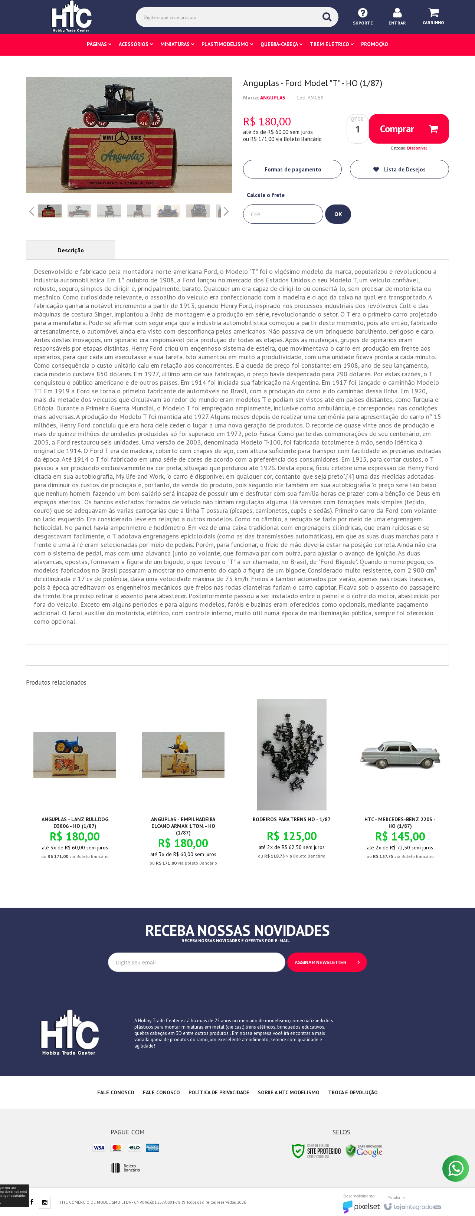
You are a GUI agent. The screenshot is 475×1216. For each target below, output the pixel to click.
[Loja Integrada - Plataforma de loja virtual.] (412, 1204)
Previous (31, 211)
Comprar (397, 128)
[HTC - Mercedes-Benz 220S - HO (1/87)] (400, 785)
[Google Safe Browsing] (364, 1150)
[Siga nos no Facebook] (31, 1202)
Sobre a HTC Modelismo (289, 1092)
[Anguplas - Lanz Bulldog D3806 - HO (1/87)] (75, 785)
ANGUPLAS (272, 97)
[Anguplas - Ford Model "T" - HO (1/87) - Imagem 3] (109, 211)
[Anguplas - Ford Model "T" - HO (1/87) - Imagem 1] (50, 211)
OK (338, 213)
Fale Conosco (115, 1092)
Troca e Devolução (353, 1092)
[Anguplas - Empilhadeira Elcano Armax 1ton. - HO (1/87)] (183, 788)
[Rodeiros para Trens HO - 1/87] (292, 785)
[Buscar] (327, 16)
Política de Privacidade (219, 1092)
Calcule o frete (266, 195)
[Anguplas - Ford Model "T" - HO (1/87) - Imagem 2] (79, 211)
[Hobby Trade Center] (77, 16)
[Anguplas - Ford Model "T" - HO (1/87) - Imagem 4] (139, 211)
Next (227, 208)
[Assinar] (327, 962)
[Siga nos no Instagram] (44, 1203)
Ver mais (79, 828)
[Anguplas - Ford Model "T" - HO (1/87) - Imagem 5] (168, 211)
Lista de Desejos (404, 169)
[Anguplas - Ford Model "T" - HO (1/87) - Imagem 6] (198, 211)
